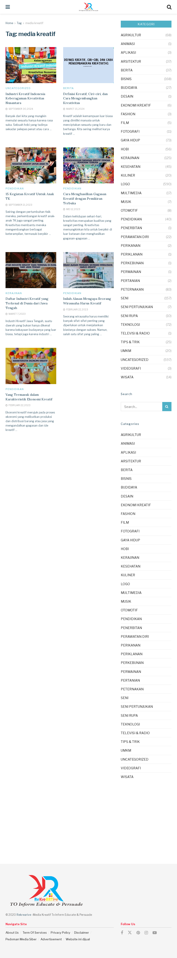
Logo (125, 184)
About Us (12, 932)
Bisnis (126, 79)
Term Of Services (35, 932)
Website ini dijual (78, 939)
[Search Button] (166, 406)
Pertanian (130, 281)
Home (9, 23)
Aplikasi (128, 52)
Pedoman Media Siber (21, 939)
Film (125, 123)
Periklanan (131, 254)
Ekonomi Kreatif (136, 105)
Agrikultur (131, 35)
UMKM (126, 351)
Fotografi (130, 131)
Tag (19, 23)
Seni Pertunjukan (137, 307)
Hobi (125, 149)
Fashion (128, 114)
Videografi (131, 368)
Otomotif (129, 210)
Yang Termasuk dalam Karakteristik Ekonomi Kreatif (29, 397)
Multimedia (131, 193)
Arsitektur (131, 61)
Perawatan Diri (135, 237)
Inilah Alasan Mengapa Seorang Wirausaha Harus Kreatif (87, 301)
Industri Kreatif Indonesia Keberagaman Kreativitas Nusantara (25, 98)
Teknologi (130, 324)
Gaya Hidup (130, 140)
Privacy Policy (60, 932)
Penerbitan (131, 228)
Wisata (127, 377)
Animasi (128, 44)
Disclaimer (81, 932)
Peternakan (132, 289)
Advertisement (51, 939)
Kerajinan (14, 293)
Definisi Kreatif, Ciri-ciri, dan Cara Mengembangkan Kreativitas (85, 98)
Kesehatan (130, 167)
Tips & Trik (130, 342)
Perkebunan (132, 263)
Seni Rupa (129, 316)
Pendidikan (15, 188)
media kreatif (34, 23)
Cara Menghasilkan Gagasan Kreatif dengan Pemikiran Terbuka (84, 198)
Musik (126, 202)
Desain (127, 96)
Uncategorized (18, 88)
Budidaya (129, 88)
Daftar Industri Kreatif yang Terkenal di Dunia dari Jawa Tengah (27, 303)
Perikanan (130, 245)
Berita (68, 88)
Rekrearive (24, 914)
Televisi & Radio (135, 333)
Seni (124, 298)
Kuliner (128, 175)
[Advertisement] (88, 832)
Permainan (131, 272)
